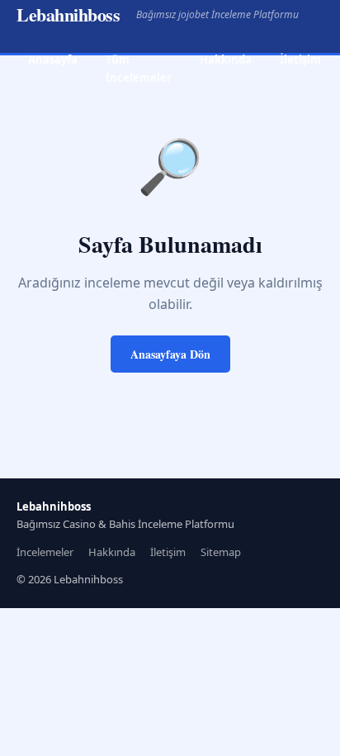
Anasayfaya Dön (170, 354)
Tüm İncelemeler (139, 68)
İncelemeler (45, 551)
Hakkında (226, 59)
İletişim (300, 59)
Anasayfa (53, 59)
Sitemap (221, 551)
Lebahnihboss (68, 14)
